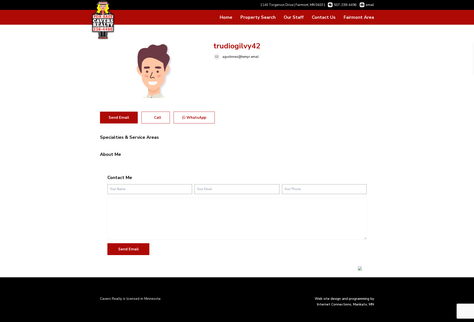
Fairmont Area (359, 17)
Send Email (119, 117)
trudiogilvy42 (236, 46)
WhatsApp (195, 117)
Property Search (258, 17)
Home (226, 17)
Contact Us (324, 17)
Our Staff (294, 17)
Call (157, 117)
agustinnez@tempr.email (240, 57)
